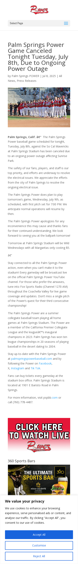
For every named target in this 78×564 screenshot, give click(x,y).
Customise (39, 545)
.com (54, 397)
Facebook (45, 363)
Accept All (39, 534)
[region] (39, 529)
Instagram (17, 368)
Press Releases (26, 81)
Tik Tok (35, 368)
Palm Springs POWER (25, 76)
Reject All (39, 556)
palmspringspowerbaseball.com (31, 359)
